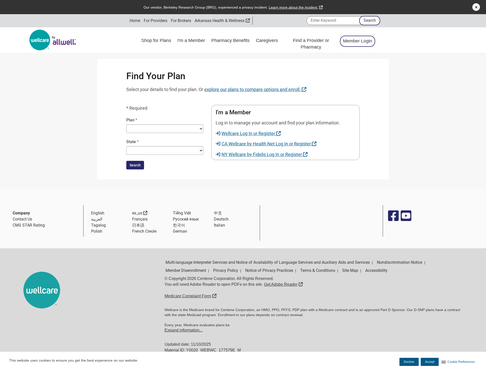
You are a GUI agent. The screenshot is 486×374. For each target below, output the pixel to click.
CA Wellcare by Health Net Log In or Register (269, 143)
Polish (96, 231)
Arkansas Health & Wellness (222, 20)
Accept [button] (429, 362)
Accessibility (376, 270)
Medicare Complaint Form (190, 296)
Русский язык (186, 219)
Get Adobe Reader (283, 284)
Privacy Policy (225, 270)
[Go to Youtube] (406, 215)
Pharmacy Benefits (231, 40)
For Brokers (181, 20)
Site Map (350, 270)
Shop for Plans (156, 40)
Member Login (357, 40)
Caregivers (267, 40)
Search (369, 20)
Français (140, 219)
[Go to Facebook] (393, 215)
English (97, 213)
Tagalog (98, 225)
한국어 (179, 225)
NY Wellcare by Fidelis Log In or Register (265, 154)
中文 (218, 213)
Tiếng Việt (182, 213)
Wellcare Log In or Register (251, 133)
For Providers (155, 20)
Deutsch (221, 219)
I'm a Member (191, 40)
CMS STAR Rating (29, 225)
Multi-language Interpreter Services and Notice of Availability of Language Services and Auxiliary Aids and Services (268, 262)
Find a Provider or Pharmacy (311, 44)
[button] (458, 362)
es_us (140, 212)
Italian (219, 225)
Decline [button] (409, 362)
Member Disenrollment (186, 270)
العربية (96, 219)
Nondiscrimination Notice (399, 262)
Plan (131, 119)
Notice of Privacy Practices (269, 270)
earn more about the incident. (296, 7)
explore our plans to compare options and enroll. (255, 89)
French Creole (144, 231)
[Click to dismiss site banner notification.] (476, 7)
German (180, 231)
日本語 (138, 225)
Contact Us (22, 219)
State (132, 141)
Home (135, 20)
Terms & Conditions (317, 270)
